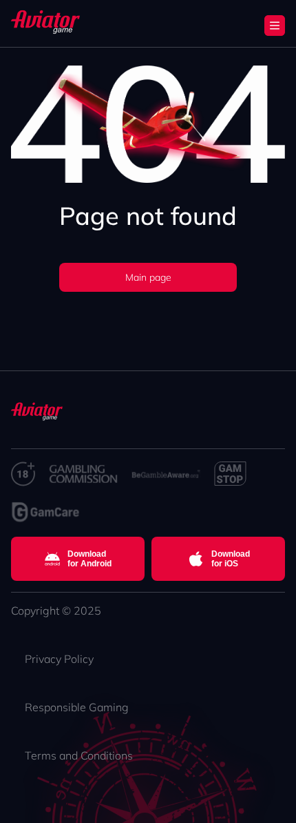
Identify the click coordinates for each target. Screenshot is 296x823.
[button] (274, 25)
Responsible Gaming (77, 707)
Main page (148, 277)
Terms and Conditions (79, 755)
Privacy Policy (59, 659)
